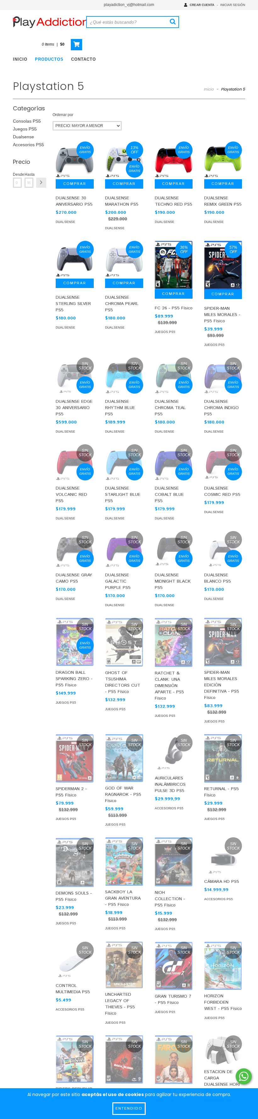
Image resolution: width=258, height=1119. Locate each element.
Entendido (129, 1108)
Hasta (29, 174)
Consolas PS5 (27, 121)
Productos (49, 59)
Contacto (83, 59)
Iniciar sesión (232, 5)
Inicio (20, 59)
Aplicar (41, 183)
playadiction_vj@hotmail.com (129, 5)
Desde (17, 174)
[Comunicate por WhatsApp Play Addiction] (244, 1076)
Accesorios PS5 (28, 144)
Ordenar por (63, 115)
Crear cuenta (202, 5)
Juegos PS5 (25, 128)
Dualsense (23, 136)
